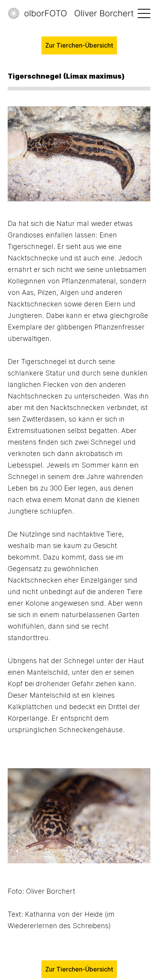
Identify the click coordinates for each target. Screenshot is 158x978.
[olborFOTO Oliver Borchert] (79, 13)
